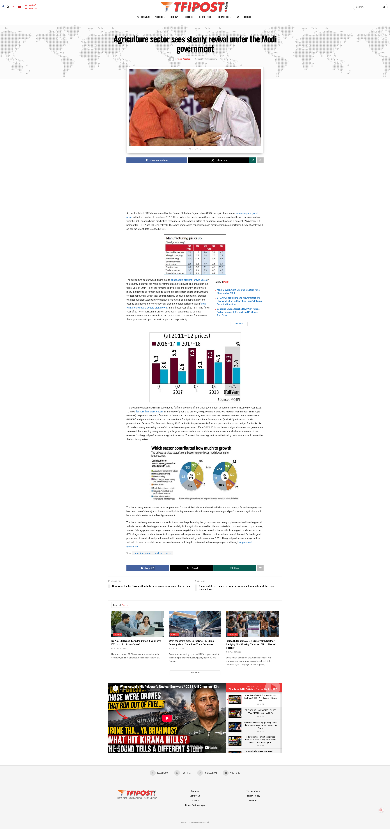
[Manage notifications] (381, 810)
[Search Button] (384, 7)
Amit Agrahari (184, 58)
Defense (189, 16)
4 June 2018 (200, 58)
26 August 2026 (119, 648)
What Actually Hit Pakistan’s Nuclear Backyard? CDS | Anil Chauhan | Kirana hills (268, 689)
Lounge (247, 16)
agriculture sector (142, 553)
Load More (239, 324)
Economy (174, 16)
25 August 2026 (177, 648)
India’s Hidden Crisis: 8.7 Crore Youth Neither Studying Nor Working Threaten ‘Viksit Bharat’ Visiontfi (251, 644)
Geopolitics (205, 16)
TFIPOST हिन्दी (30, 5)
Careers (195, 800)
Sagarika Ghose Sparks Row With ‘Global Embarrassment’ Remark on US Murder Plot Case (238, 312)
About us (195, 791)
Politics (158, 16)
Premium (145, 16)
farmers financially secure (149, 411)
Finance (117, 634)
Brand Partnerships (195, 805)
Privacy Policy (253, 795)
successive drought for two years (188, 279)
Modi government (163, 553)
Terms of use (253, 791)
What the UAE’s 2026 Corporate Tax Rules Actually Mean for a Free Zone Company (191, 642)
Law (237, 16)
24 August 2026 (234, 652)
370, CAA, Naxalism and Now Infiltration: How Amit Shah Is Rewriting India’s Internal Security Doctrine (239, 301)
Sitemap (253, 800)
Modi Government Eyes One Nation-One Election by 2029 (238, 291)
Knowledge (223, 16)
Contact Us (195, 795)
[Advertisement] (195, 190)
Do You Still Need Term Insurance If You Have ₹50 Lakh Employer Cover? (136, 642)
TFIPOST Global (31, 8)
